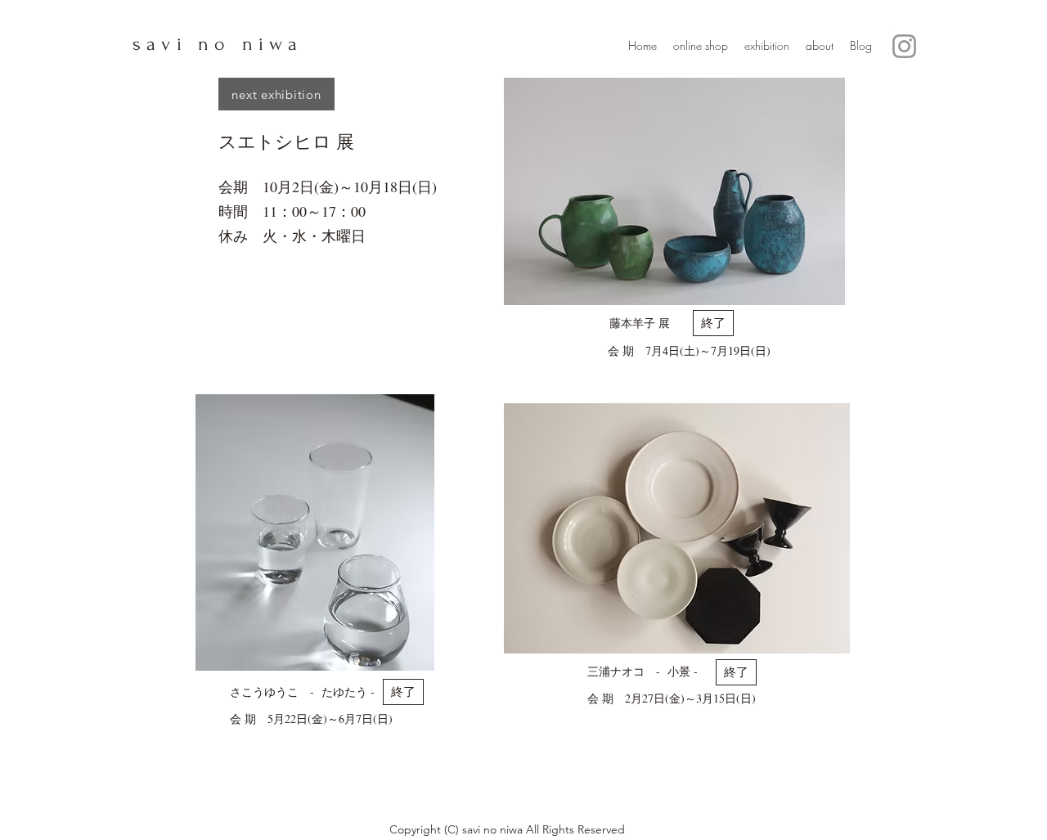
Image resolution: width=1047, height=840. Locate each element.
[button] (713, 323)
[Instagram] (904, 46)
